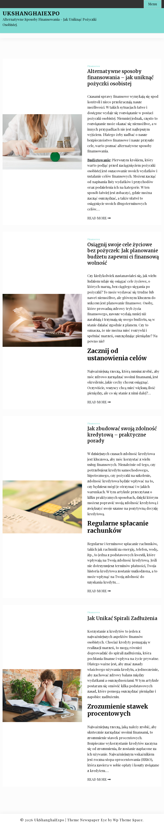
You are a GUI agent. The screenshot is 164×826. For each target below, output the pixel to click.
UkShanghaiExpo (31, 13)
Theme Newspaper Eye (87, 820)
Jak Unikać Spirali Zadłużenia (122, 618)
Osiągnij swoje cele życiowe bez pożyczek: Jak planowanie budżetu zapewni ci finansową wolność (123, 254)
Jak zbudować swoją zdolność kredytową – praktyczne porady (122, 435)
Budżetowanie (98, 160)
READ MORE (97, 218)
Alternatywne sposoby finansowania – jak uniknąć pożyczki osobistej (120, 77)
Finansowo (93, 66)
